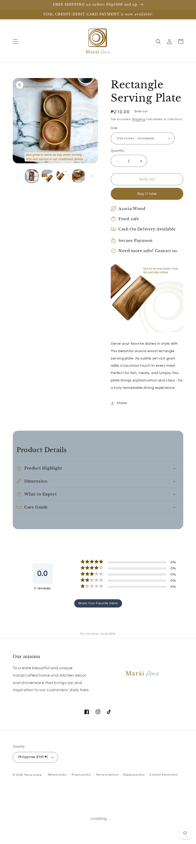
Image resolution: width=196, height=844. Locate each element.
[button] (15, 41)
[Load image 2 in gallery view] (47, 176)
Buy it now (147, 194)
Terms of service (107, 774)
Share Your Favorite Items (98, 603)
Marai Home (33, 775)
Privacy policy (81, 774)
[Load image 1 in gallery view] (31, 176)
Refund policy (57, 774)
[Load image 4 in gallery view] (78, 176)
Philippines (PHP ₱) (33, 757)
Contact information (163, 774)
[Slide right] (92, 176)
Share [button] (122, 403)
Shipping (138, 119)
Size (114, 128)
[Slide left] (18, 176)
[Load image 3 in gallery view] (62, 176)
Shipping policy (134, 774)
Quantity (117, 151)
